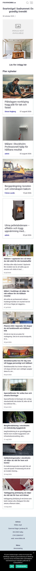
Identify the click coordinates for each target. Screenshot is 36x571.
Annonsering (18, 548)
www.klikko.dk (20, 538)
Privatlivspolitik (21, 566)
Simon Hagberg (10, 111)
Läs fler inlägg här (18, 65)
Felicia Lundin (10, 193)
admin (7, 154)
